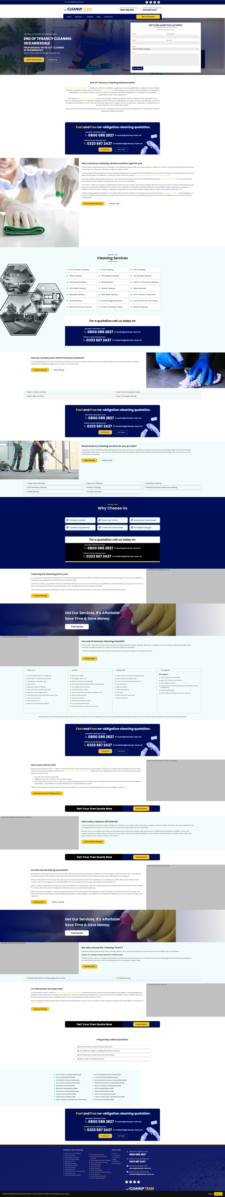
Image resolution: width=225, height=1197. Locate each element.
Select (134, 46)
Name (134, 34)
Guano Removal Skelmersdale (104, 1099)
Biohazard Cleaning (71, 1163)
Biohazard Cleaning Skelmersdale (67, 1088)
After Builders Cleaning (72, 1157)
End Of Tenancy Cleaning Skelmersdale (68, 1074)
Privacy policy (117, 1163)
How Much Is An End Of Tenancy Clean (47, 793)
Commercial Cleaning (97, 1154)
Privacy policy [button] (65, 1194)
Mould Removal (69, 1161)
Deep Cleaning (59, 370)
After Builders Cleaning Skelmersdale (68, 1080)
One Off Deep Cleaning (72, 1159)
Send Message (137, 68)
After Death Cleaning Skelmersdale (67, 1091)
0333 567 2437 (137, 1161)
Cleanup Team (114, 204)
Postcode (169, 40)
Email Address (170, 34)
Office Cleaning (95, 1166)
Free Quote (121, 150)
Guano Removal (70, 1173)
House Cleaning (70, 1155)
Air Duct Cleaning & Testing (99, 1162)
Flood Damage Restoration (73, 1175)
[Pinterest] (150, 2)
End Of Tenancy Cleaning (93, 204)
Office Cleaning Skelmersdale (104, 1088)
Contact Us (108, 17)
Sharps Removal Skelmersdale (65, 1097)
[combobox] (165, 49)
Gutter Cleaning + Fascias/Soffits (75, 1171)
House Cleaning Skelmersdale (65, 1077)
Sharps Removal (70, 1169)
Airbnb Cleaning (95, 1168)
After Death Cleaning (71, 1165)
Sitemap (115, 1161)
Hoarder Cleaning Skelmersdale (66, 1094)
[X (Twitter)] (154, 2)
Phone (134, 40)
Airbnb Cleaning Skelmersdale (104, 1091)
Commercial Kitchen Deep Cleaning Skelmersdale (110, 1080)
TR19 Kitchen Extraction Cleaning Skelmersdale (109, 1083)
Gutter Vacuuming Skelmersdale (104, 1094)
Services (78, 17)
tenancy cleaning (40, 370)
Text (133, 52)
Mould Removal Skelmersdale (65, 1086)
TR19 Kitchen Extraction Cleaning (100, 1160)
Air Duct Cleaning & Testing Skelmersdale (107, 1086)
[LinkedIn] (158, 2)
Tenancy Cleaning (40, 596)
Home (69, 17)
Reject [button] (210, 1194)
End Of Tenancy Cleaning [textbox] (141, 49)
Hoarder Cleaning (70, 1167)
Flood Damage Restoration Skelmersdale (107, 1074)
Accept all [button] (218, 1194)
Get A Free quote (148, 17)
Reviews (90, 17)
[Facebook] (146, 2)
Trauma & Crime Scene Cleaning (101, 1172)
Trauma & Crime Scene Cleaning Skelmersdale (109, 1097)
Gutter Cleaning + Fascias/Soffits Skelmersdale (71, 1099)
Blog (98, 17)
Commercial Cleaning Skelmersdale (106, 1077)
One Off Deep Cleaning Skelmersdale (68, 1083)
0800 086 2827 (137, 1154)
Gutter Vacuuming (96, 1170)
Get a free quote (34, 60)
